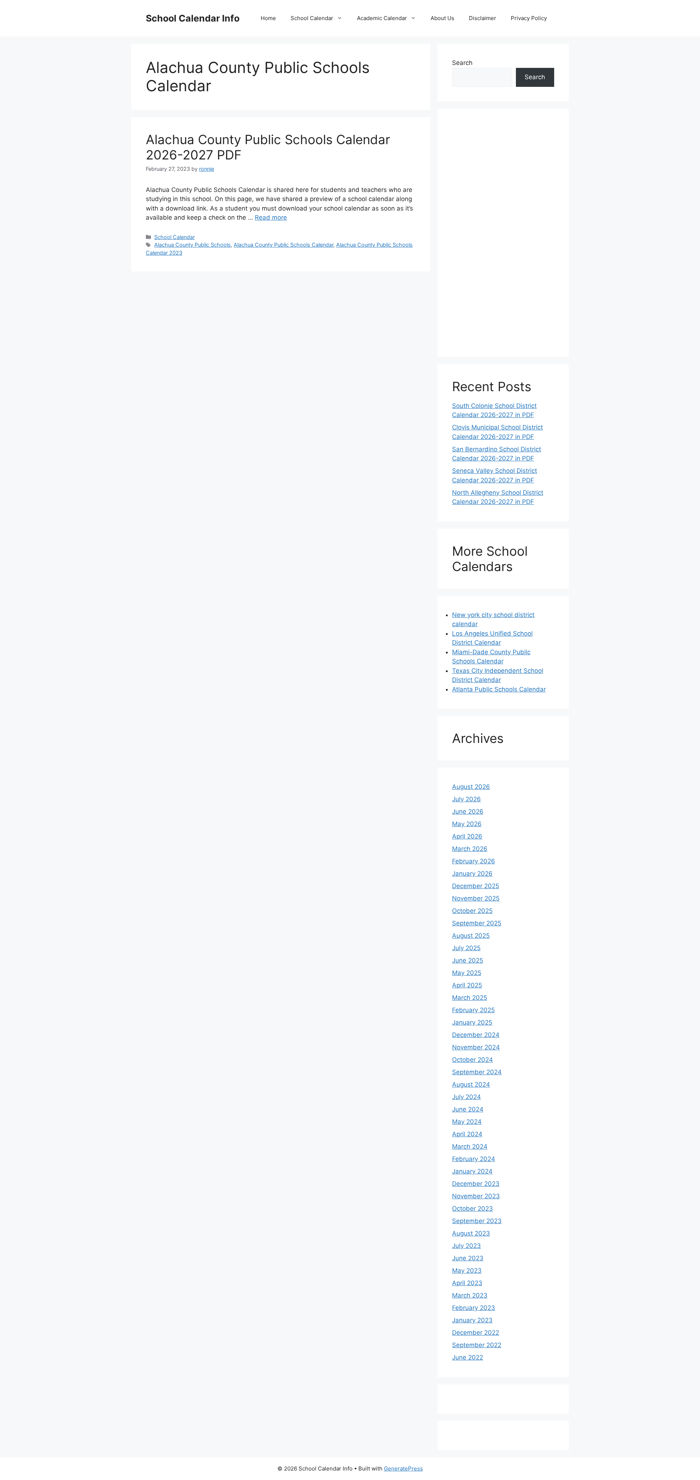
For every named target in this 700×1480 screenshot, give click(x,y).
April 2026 (467, 836)
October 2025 (472, 910)
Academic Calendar (382, 18)
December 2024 (475, 1034)
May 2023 (467, 1270)
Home (268, 18)
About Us (442, 18)
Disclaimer (482, 18)
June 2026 (467, 811)
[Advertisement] (503, 232)
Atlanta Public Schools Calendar (499, 689)
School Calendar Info (193, 18)
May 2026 (467, 824)
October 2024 (472, 1059)
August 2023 (471, 1233)
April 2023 (467, 1283)
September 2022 (476, 1345)
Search (462, 62)
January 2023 (472, 1320)
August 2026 (471, 786)
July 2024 (466, 1097)
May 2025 (466, 972)
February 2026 (473, 861)
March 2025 (469, 997)
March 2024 (469, 1146)
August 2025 (471, 935)
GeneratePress (403, 1468)
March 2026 (469, 848)
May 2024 (467, 1121)
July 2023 (466, 1245)
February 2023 (473, 1307)
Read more (271, 217)
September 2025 (476, 923)
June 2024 (467, 1109)
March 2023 (469, 1295)
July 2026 (466, 799)
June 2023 (467, 1258)
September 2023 (477, 1221)
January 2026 (472, 873)
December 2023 (475, 1183)
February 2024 (473, 1159)
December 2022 (475, 1332)
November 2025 (475, 898)
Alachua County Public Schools (192, 245)
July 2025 (466, 948)
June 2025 (467, 960)
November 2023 (476, 1196)
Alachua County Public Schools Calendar (283, 245)
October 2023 (472, 1208)
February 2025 (473, 1010)
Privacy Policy (529, 18)
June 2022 (467, 1357)
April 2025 (467, 985)
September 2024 (477, 1072)
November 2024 (476, 1047)
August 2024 (471, 1084)
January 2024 (472, 1171)
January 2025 (472, 1022)
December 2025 (475, 886)
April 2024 (467, 1134)
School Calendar (312, 18)
